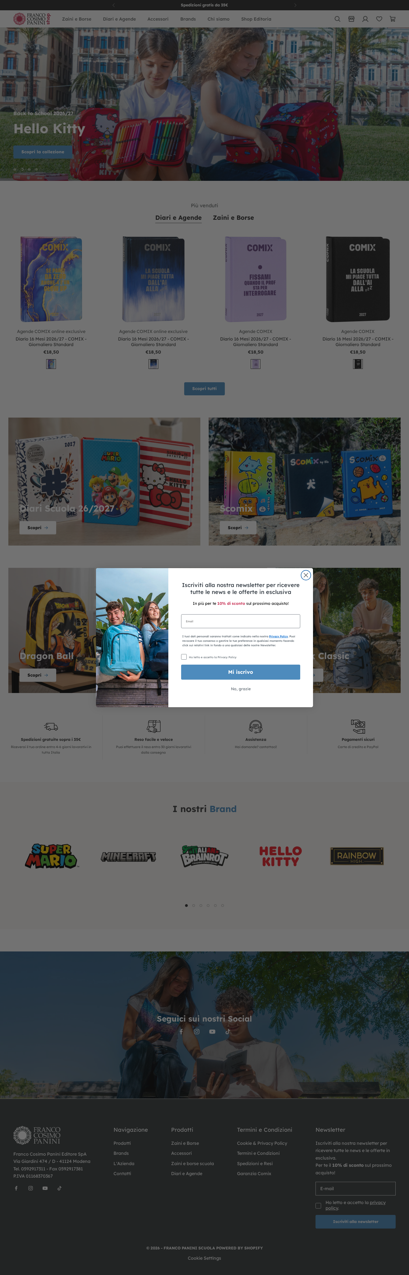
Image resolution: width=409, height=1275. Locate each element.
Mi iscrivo (240, 672)
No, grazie (241, 688)
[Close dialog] (306, 575)
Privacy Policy (278, 636)
